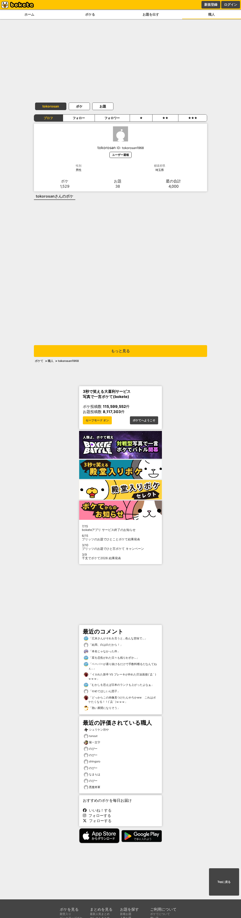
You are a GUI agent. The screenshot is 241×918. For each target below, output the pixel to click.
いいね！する (99, 810)
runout (93, 736)
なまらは (94, 774)
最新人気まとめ (100, 914)
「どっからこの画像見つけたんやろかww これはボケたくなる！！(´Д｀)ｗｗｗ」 (122, 699)
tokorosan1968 (68, 361)
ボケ (79, 106)
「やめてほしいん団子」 (104, 691)
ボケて (39, 361)
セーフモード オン (97, 420)
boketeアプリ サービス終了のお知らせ (109, 528)
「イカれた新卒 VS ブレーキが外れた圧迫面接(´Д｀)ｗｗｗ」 (122, 676)
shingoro (94, 761)
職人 (211, 14)
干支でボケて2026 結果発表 (101, 556)
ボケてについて (160, 914)
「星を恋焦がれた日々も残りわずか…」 (113, 657)
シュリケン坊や (99, 729)
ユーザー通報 (120, 154)
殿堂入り (65, 914)
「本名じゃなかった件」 (104, 651)
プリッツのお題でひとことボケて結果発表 (111, 537)
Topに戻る (224, 882)
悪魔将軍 (94, 787)
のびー (93, 748)
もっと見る (120, 351)
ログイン (230, 4)
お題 (103, 106)
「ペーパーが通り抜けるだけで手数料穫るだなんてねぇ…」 (122, 666)
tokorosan (50, 106)
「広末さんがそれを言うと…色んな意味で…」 (117, 638)
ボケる (90, 14)
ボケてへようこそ (144, 420)
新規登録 (210, 4)
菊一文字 (94, 742)
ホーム (29, 14)
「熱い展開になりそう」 (104, 708)
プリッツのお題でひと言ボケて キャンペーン (113, 546)
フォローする (98, 815)
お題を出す (151, 14)
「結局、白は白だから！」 (105, 644)
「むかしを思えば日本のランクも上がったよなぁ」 (121, 684)
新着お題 (125, 914)
